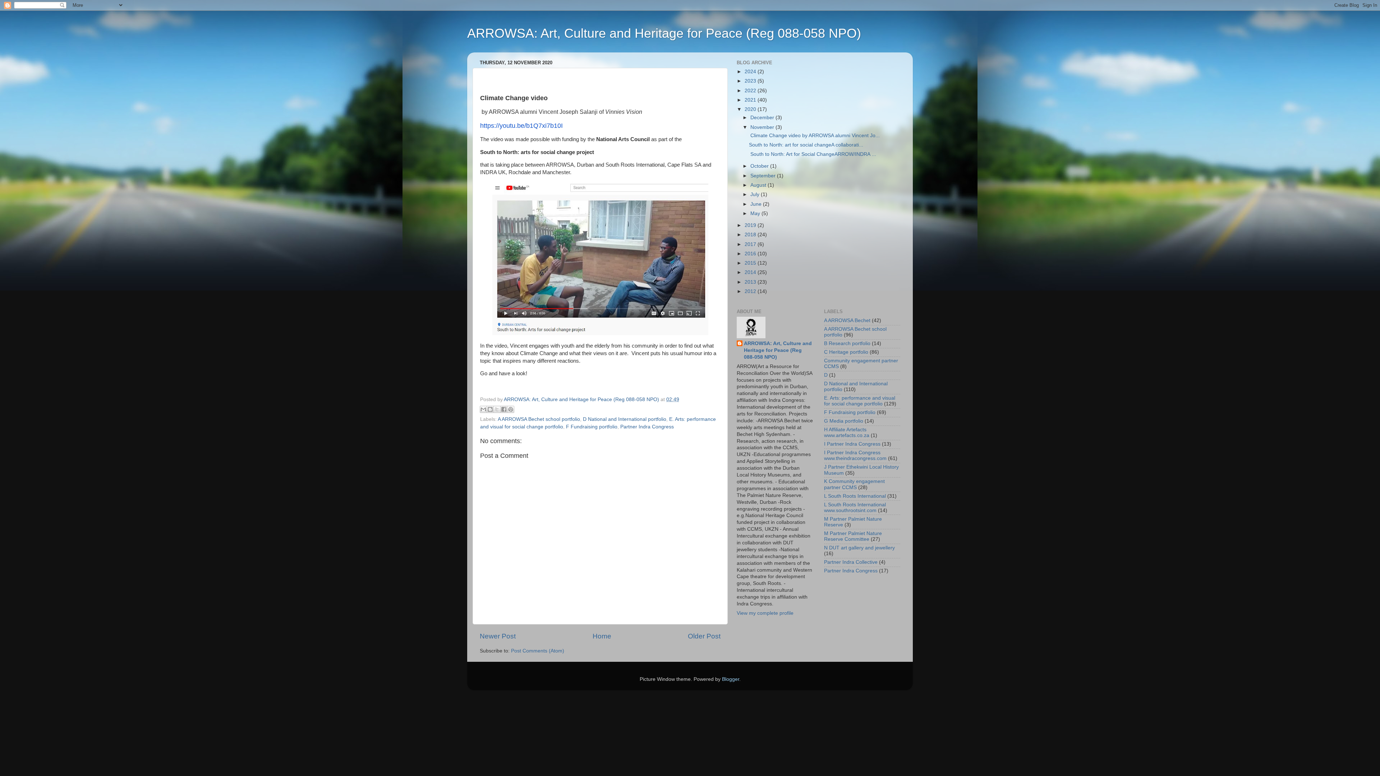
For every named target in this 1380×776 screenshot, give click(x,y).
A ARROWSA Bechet (847, 320)
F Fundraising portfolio (591, 426)
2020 (751, 109)
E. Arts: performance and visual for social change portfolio (859, 400)
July (755, 194)
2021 (751, 100)
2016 (751, 253)
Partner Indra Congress (647, 426)
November (763, 127)
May (756, 213)
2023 (751, 81)
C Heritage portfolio (846, 352)
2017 (751, 244)
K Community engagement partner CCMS (854, 484)
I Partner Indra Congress (852, 444)
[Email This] (483, 409)
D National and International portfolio (624, 419)
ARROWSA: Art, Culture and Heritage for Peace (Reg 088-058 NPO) (664, 33)
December (763, 117)
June (756, 204)
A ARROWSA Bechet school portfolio (539, 419)
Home (602, 636)
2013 (751, 282)
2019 (751, 225)
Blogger (730, 679)
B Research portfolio (847, 343)
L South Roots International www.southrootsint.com (855, 507)
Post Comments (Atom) (537, 651)
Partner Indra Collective (851, 562)
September (763, 175)
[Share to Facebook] (503, 409)
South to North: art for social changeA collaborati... (806, 145)
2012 (751, 291)
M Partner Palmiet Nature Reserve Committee (853, 536)
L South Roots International (855, 496)
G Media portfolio (843, 421)
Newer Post (498, 636)
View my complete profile (765, 613)
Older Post (704, 636)
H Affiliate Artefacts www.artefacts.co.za (846, 432)
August (759, 185)
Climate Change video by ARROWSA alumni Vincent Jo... (814, 135)
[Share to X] (497, 409)
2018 (751, 234)
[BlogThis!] (490, 409)
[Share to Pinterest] (510, 409)
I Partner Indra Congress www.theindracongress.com (855, 455)
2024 (751, 71)
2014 (751, 272)
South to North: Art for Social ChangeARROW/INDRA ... (812, 154)
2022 (751, 90)
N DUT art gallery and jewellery (859, 547)
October (760, 166)
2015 (751, 263)
